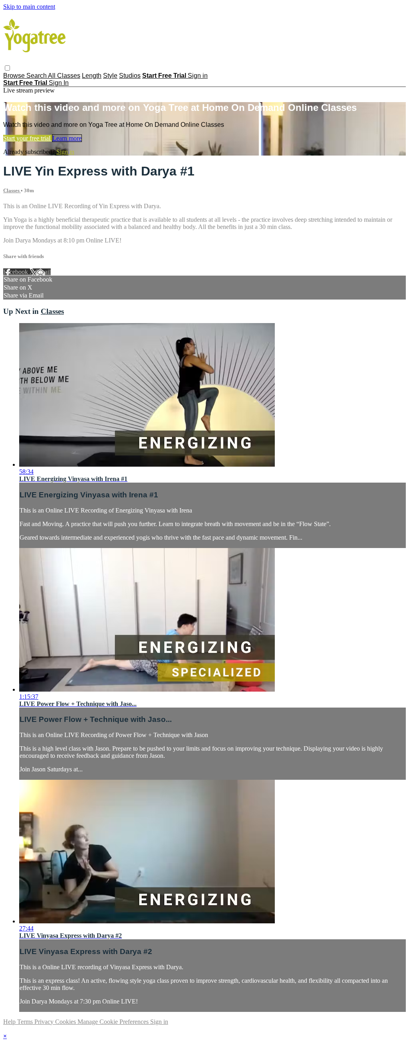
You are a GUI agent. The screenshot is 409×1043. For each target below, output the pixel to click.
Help (10, 1021)
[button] (7, 68)
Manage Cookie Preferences (113, 1021)
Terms (25, 1021)
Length (91, 75)
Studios (130, 75)
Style (110, 75)
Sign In (59, 82)
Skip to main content (29, 6)
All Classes (64, 75)
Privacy (44, 1021)
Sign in (198, 75)
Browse (14, 75)
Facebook (16, 271)
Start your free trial (27, 138)
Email (43, 271)
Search (37, 75)
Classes (12, 190)
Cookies (66, 1021)
